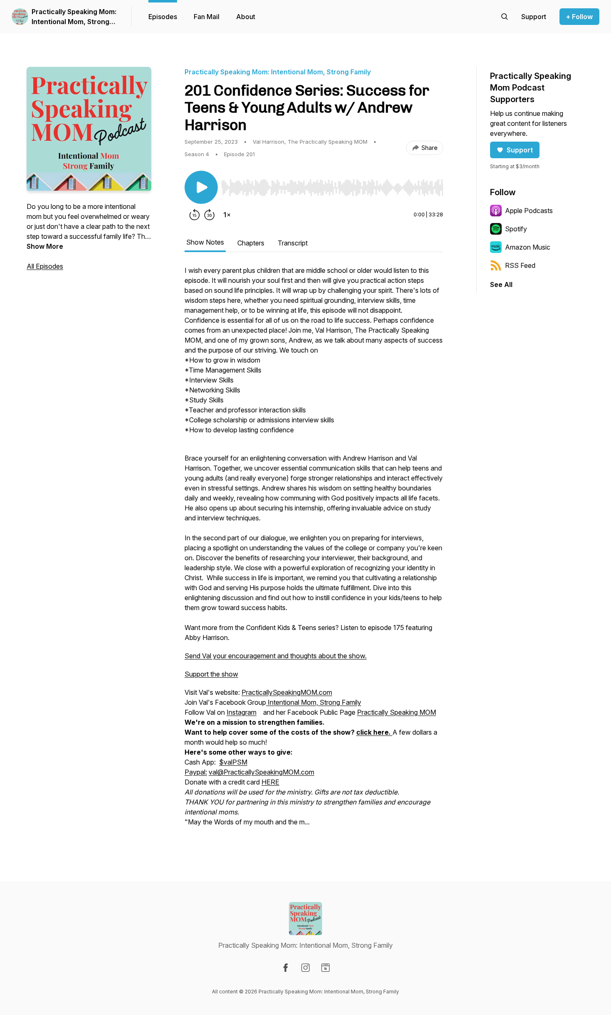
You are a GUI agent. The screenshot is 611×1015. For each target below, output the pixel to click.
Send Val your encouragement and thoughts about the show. (276, 656)
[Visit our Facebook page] (285, 968)
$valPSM (233, 762)
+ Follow (579, 16)
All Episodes (45, 266)
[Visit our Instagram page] (305, 968)
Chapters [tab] (250, 243)
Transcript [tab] (293, 243)
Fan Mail (206, 16)
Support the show (211, 674)
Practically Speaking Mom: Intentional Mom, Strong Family (74, 17)
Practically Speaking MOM (396, 712)
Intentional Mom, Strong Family (313, 702)
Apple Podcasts (529, 210)
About (245, 16)
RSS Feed (520, 265)
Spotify (516, 229)
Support (520, 150)
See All (501, 284)
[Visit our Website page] (325, 968)
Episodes (162, 16)
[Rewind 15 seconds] (194, 215)
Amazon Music (527, 247)
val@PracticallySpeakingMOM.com (261, 772)
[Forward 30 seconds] (209, 215)
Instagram (241, 712)
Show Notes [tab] (205, 242)
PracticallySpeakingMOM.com (286, 692)
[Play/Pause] (201, 187)
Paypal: (196, 772)
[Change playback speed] (227, 215)
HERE (270, 782)
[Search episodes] (504, 17)
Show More (45, 246)
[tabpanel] (314, 550)
